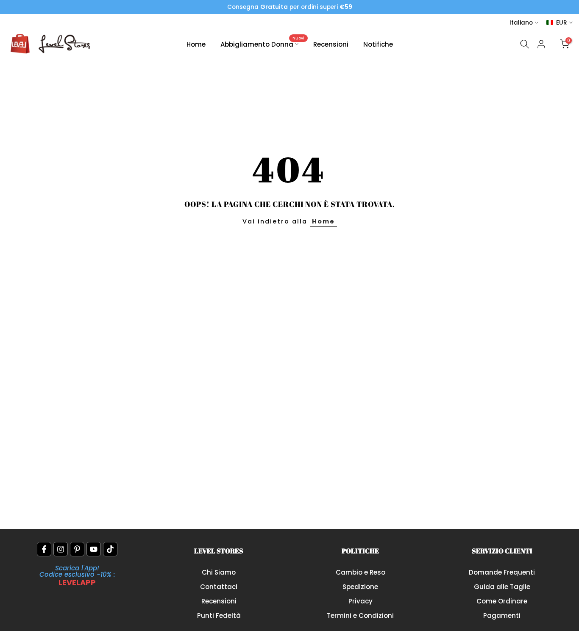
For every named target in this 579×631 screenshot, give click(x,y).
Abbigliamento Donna (262, 44)
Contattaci (218, 586)
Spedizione (360, 586)
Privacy (360, 601)
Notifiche (378, 44)
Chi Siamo (219, 572)
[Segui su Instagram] (60, 549)
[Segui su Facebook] (44, 549)
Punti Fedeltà (219, 615)
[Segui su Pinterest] (77, 549)
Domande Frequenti (502, 572)
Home (196, 44)
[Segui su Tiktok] (110, 549)
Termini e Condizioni (360, 615)
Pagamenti (502, 615)
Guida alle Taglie (502, 586)
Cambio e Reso (360, 572)
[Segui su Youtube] (93, 549)
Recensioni (330, 44)
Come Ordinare (501, 601)
